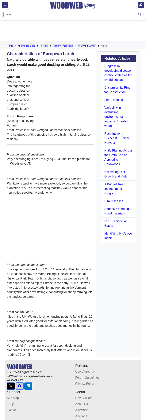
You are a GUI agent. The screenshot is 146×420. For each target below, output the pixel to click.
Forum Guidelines (87, 377)
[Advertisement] (76, 31)
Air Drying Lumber (87, 46)
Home (10, 46)
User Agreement (86, 371)
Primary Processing (63, 46)
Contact (12, 410)
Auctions (81, 416)
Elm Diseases (113, 201)
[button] (11, 386)
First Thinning (113, 99)
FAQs (10, 404)
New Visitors (83, 398)
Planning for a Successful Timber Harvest (116, 138)
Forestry (44, 46)
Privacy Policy (84, 383)
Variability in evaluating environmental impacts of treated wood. (116, 116)
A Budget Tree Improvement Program (114, 189)
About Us (81, 404)
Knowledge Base (26, 46)
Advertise (81, 410)
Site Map (13, 398)
